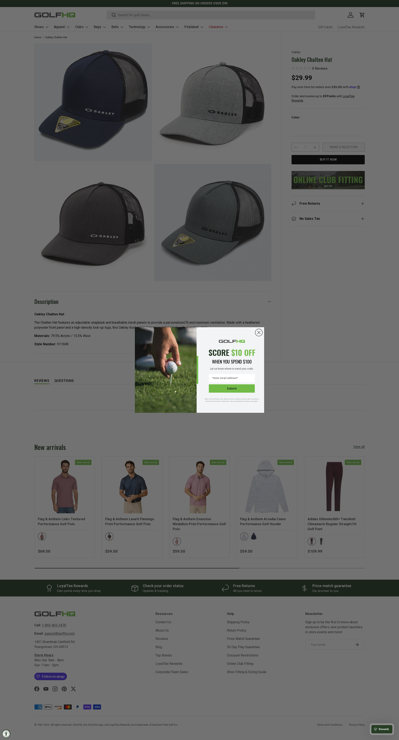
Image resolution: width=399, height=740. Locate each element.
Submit (232, 388)
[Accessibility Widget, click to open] (6, 734)
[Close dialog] (258, 332)
